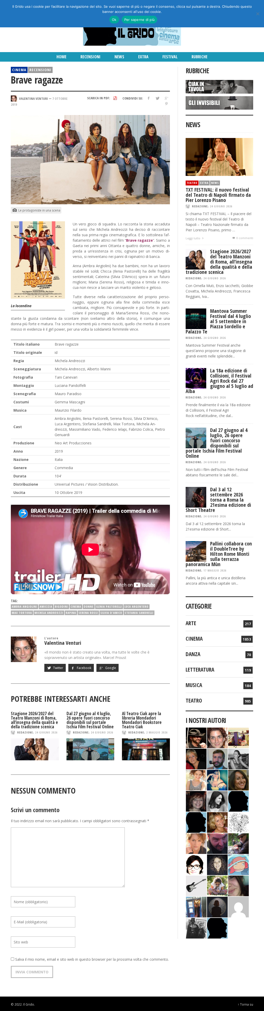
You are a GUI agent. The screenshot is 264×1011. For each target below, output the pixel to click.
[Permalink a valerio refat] (238, 906)
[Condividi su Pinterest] (166, 104)
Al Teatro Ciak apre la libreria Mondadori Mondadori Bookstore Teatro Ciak (142, 720)
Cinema (19, 69)
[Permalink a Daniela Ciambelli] (217, 779)
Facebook (83, 668)
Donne (89, 606)
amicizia (46, 606)
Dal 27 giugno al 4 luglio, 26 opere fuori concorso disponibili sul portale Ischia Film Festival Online (90, 720)
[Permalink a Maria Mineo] (238, 864)
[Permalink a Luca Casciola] (196, 906)
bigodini (61, 606)
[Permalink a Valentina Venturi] (217, 737)
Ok (114, 20)
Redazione (25, 732)
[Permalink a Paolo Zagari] (238, 843)
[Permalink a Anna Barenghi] (196, 864)
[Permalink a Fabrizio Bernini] (238, 800)
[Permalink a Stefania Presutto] (217, 885)
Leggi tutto (193, 238)
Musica (194, 685)
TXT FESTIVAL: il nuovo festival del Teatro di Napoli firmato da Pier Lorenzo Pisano (218, 194)
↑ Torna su (245, 1004)
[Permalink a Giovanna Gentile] (217, 800)
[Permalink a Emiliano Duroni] (238, 737)
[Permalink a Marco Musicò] (196, 821)
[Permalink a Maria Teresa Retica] (196, 758)
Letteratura (200, 669)
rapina (71, 613)
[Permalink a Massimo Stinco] (217, 758)
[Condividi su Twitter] (157, 98)
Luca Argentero (136, 606)
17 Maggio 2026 (214, 570)
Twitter (57, 668)
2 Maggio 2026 (157, 732)
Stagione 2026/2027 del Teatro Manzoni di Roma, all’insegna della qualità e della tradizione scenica (34, 720)
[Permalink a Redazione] (238, 821)
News (215, 183)
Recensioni (40, 69)
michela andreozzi (49, 613)
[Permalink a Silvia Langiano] (217, 864)
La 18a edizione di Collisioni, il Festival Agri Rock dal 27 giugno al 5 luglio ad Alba (219, 381)
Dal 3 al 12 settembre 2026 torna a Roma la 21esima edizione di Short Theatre (218, 499)
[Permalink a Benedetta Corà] (196, 779)
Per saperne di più (139, 20)
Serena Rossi (88, 613)
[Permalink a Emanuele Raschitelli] (196, 927)
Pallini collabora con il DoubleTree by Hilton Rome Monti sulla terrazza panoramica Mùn (219, 554)
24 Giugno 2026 (46, 732)
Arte (191, 623)
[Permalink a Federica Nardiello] (217, 906)
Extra (204, 183)
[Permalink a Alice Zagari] (238, 885)
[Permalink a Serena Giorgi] (238, 758)
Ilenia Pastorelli (109, 606)
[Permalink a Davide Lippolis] (217, 843)
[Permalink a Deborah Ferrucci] (238, 779)
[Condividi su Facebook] (148, 98)
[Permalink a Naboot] (196, 885)
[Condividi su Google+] (166, 98)
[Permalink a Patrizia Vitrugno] (196, 800)
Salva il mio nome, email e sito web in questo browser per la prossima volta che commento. (92, 959)
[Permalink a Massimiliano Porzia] (217, 927)
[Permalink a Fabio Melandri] (196, 737)
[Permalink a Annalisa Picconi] (196, 843)
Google (110, 668)
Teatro (192, 183)
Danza (193, 654)
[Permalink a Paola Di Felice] (217, 821)
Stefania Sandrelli (139, 613)
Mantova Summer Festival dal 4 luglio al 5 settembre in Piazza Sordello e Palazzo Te (218, 321)
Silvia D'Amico (111, 613)
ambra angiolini (24, 606)
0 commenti (244, 238)
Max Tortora (22, 613)
